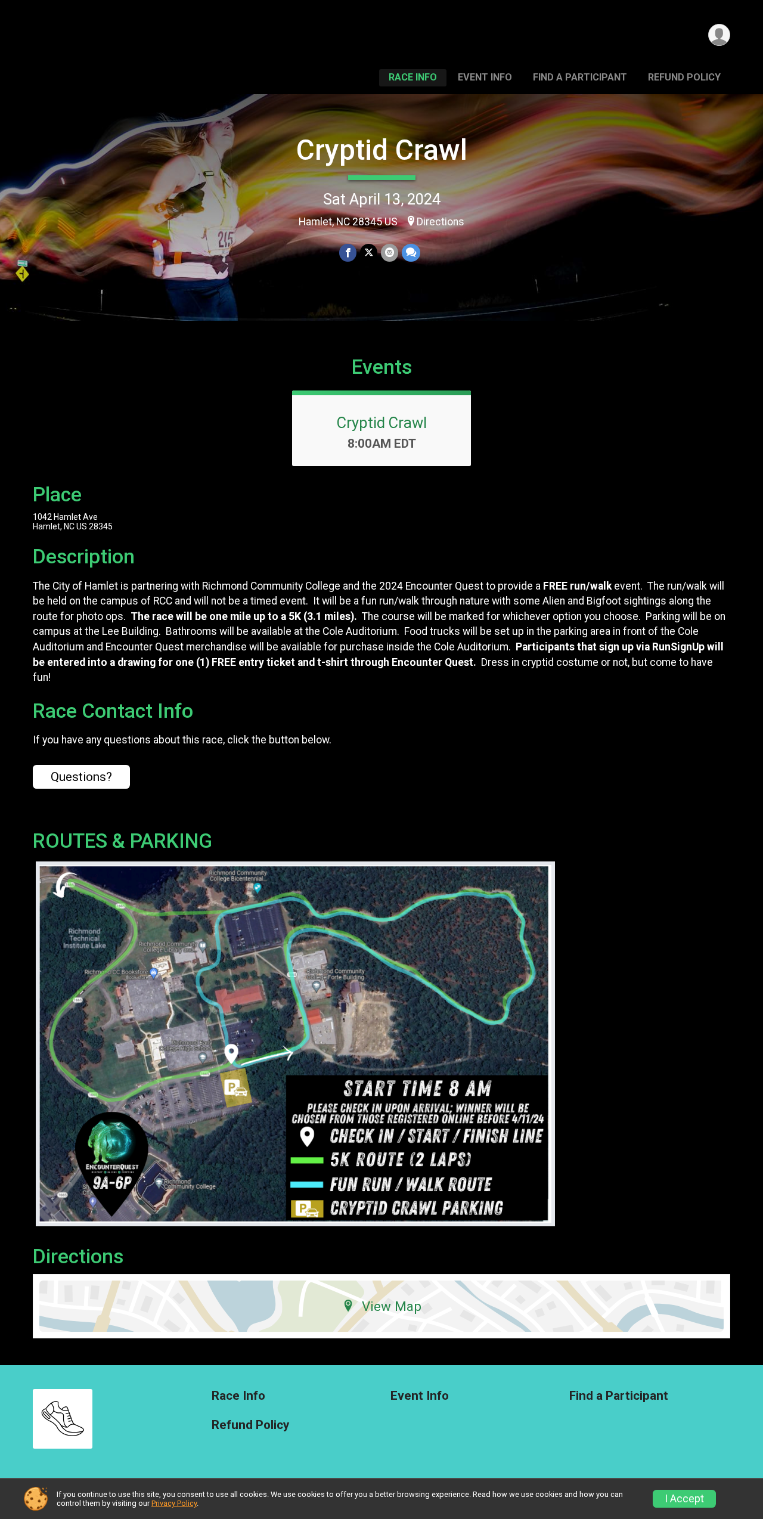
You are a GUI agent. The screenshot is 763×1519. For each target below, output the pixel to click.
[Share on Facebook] (347, 252)
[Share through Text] (411, 252)
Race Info (413, 77)
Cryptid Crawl (381, 150)
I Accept (684, 1499)
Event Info (485, 77)
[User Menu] (719, 35)
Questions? (81, 777)
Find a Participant (580, 77)
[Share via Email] (389, 252)
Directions (440, 222)
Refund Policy (684, 77)
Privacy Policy (174, 1503)
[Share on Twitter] (368, 252)
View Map (391, 1306)
